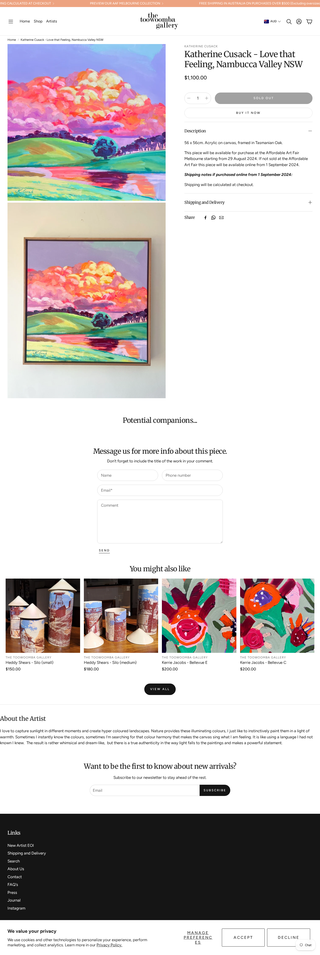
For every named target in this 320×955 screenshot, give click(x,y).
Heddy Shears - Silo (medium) (110, 662)
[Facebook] (205, 218)
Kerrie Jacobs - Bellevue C (263, 662)
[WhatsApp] (213, 218)
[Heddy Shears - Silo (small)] (43, 616)
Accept (243, 937)
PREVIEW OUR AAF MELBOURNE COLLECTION (125, 3)
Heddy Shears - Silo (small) (29, 662)
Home (11, 39)
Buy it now (248, 113)
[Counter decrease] (189, 98)
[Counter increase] (206, 98)
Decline (288, 937)
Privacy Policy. (109, 945)
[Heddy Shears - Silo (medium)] (121, 616)
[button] (10, 21)
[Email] (221, 218)
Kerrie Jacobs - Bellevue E (185, 662)
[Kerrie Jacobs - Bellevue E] (199, 616)
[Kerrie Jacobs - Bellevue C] (277, 616)
